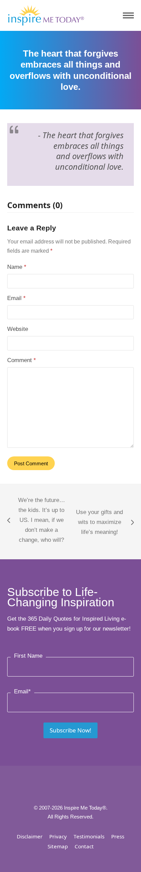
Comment (21, 360)
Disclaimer (29, 836)
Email (16, 298)
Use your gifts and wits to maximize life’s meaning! (97, 523)
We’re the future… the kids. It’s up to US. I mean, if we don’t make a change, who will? (36, 520)
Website (17, 329)
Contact (84, 846)
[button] (128, 16)
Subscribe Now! (70, 730)
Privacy (58, 836)
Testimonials (89, 836)
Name (16, 267)
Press (117, 836)
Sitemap (58, 846)
